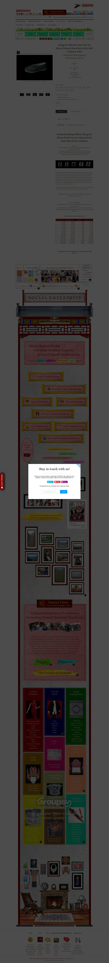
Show (2, 481)
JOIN (63, 492)
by (55, 501)
